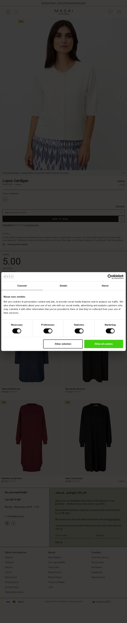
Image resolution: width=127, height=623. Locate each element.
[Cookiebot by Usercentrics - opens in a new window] (109, 276)
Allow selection (63, 344)
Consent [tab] (22, 285)
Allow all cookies (103, 344)
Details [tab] (63, 285)
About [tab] (105, 285)
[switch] (48, 330)
